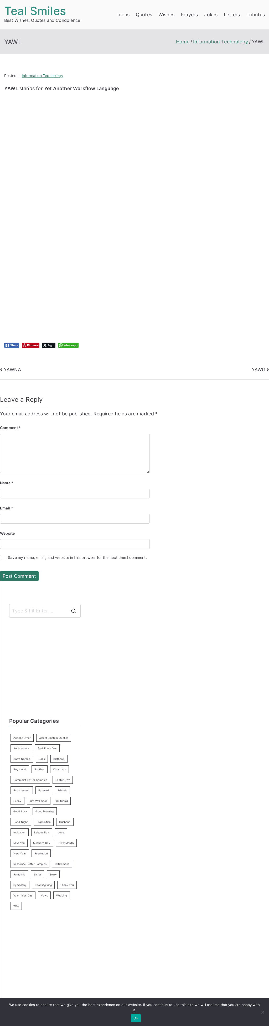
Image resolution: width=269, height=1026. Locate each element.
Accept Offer (22, 737)
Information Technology (42, 75)
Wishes (166, 14)
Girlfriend (62, 800)
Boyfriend (19, 769)
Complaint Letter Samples (30, 779)
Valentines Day (23, 895)
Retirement (62, 863)
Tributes (255, 14)
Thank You (67, 884)
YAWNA (12, 369)
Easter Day (62, 779)
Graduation (44, 821)
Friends (62, 790)
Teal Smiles (35, 11)
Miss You (19, 842)
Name (6, 483)
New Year (19, 853)
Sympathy (20, 884)
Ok (135, 1018)
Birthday (58, 758)
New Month (66, 842)
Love (61, 832)
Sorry (53, 874)
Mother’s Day (41, 842)
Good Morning (44, 811)
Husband (64, 821)
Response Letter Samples (29, 863)
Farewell (43, 790)
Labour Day (41, 832)
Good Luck (20, 811)
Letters (232, 14)
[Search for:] (44, 610)
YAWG (258, 369)
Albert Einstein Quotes (53, 737)
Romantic (19, 874)
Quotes (144, 14)
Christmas (59, 769)
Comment (10, 427)
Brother (39, 769)
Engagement (21, 790)
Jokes (211, 14)
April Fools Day (47, 748)
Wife (16, 906)
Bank (42, 758)
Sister (37, 874)
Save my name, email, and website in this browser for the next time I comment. (77, 557)
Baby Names (21, 758)
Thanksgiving (43, 884)
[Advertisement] (91, 129)
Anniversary (21, 748)
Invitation (19, 832)
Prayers (189, 14)
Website (7, 533)
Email (6, 508)
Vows (44, 895)
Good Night (20, 821)
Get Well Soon (39, 800)
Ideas (123, 14)
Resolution (41, 853)
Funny (17, 800)
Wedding (61, 895)
